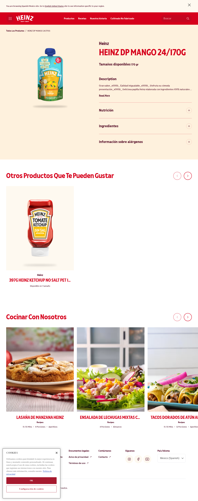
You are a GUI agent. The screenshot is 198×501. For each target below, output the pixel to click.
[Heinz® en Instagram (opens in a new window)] (129, 459)
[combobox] (174, 18)
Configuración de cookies (31, 489)
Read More (104, 95)
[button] (10, 19)
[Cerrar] (56, 452)
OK (31, 480)
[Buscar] (188, 18)
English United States (54, 6)
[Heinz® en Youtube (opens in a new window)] (147, 459)
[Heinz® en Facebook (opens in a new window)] (138, 459)
